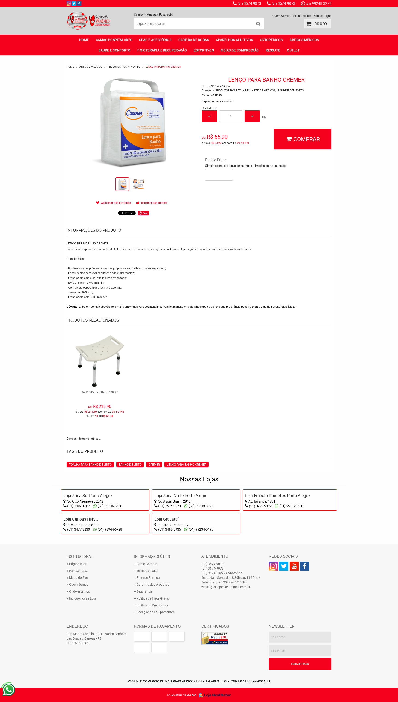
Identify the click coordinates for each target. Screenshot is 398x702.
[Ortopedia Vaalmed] (79, 3)
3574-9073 (249, 3)
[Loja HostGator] (213, 695)
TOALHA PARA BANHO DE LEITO (90, 464)
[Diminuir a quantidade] (209, 116)
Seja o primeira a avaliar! (217, 101)
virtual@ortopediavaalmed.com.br (150, 306)
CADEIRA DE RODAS (193, 40)
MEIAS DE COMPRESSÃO (240, 50)
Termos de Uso (147, 570)
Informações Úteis (152, 556)
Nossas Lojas (322, 16)
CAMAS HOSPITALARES (114, 40)
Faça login (166, 14)
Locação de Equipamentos (156, 612)
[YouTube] (294, 566)
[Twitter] (74, 3)
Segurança (144, 591)
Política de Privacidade (153, 605)
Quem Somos (281, 16)
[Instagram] (69, 3)
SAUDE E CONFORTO (114, 50)
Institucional (80, 556)
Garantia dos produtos (153, 584)
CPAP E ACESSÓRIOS (155, 40)
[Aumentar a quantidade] (252, 116)
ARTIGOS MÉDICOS (304, 40)
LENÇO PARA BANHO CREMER (186, 464)
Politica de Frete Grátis (153, 598)
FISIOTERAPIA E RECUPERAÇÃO (162, 50)
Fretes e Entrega (148, 577)
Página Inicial (78, 564)
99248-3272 (318, 3)
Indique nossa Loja (82, 598)
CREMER (154, 464)
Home (84, 40)
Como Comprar (147, 564)
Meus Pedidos (302, 16)
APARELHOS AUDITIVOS (234, 40)
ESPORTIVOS (204, 50)
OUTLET (293, 50)
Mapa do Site (78, 577)
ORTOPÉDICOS (271, 40)
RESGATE (273, 50)
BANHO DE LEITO (130, 464)
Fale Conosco (78, 570)
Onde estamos (79, 591)
